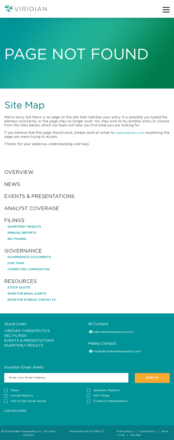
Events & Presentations (39, 196)
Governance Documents (29, 257)
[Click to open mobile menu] (166, 10)
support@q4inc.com (130, 132)
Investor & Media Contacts (31, 299)
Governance (23, 251)
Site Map (135, 435)
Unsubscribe (15, 410)
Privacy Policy (125, 431)
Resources (20, 281)
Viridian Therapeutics (27, 331)
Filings (14, 221)
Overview (19, 172)
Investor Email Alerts (26, 293)
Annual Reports (21, 232)
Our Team (15, 263)
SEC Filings (16, 239)
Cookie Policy (147, 431)
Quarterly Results (24, 226)
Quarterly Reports (106, 390)
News (12, 184)
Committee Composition (28, 269)
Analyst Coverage (31, 208)
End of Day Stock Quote (28, 401)
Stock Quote (18, 287)
